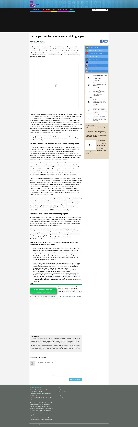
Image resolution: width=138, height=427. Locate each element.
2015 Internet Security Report (95, 68)
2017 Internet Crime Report (94, 59)
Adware (72, 9)
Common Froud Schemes (94, 62)
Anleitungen (46, 9)
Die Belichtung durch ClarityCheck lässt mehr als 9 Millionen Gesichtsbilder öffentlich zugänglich (99, 102)
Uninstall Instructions (51, 296)
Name (53, 375)
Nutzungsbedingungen (63, 393)
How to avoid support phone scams (96, 50)
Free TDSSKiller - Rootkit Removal (95, 53)
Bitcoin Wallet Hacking (93, 47)
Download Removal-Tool (43, 291)
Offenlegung (60, 395)
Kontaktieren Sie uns (62, 389)
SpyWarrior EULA (65, 296)
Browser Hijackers (62, 9)
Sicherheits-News (36, 9)
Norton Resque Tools (93, 56)
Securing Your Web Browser (94, 65)
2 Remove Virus (34, 4)
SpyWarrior (42, 296)
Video (54, 9)
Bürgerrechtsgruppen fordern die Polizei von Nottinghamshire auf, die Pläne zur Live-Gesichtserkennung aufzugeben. (99, 92)
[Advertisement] (69, 22)
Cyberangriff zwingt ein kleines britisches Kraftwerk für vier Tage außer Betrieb (100, 77)
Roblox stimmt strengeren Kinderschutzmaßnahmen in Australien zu (100, 84)
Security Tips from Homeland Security (96, 71)
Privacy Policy (73, 296)
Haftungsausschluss (62, 391)
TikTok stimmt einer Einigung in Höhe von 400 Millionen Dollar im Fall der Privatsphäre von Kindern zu (100, 118)
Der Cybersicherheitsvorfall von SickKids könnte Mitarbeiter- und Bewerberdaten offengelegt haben (100, 110)
